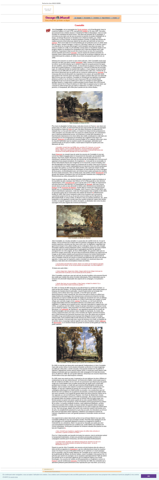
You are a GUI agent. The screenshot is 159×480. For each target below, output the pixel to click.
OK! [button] (148, 476)
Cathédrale (64, 309)
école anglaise (82, 29)
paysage (74, 52)
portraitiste (79, 62)
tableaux (103, 321)
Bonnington (57, 322)
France (54, 461)
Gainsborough (70, 182)
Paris (70, 129)
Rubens (54, 187)
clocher (77, 301)
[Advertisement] (87, 10)
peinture (54, 43)
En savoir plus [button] (13, 477)
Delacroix (61, 139)
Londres (85, 31)
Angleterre (73, 449)
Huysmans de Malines (68, 187)
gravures (74, 461)
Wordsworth (100, 173)
